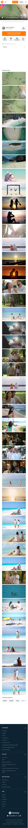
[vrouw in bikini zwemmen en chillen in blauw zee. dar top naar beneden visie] (13, 590)
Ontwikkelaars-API (6, 742)
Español (4, 798)
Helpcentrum (5, 781)
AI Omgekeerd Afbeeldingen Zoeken (10, 744)
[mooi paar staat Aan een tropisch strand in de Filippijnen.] (13, 119)
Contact (3, 783)
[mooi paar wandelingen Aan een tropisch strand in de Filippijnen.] (13, 133)
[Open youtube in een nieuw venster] (19, 816)
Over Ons (4, 785)
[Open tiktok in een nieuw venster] (15, 816)
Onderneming (5, 737)
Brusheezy (4, 730)
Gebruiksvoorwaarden (6, 824)
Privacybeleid (14, 824)
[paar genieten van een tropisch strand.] (13, 78)
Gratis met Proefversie (14, 33)
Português (4, 800)
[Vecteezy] (2, 2)
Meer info (5, 46)
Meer (3, 807)
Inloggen (21, 2)
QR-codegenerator (6, 749)
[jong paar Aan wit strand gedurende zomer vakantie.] (13, 535)
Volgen (23, 28)
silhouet (11, 700)
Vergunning (4, 756)
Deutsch (4, 802)
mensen (5, 700)
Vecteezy (4, 732)
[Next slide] (23, 700)
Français (4, 805)
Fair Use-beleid (21, 824)
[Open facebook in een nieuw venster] (7, 816)
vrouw (17, 700)
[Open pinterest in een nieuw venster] (13, 816)
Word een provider (6, 788)
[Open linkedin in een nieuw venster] (11, 816)
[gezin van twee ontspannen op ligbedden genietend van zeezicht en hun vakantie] (13, 313)
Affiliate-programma (6, 761)
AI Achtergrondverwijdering (8, 746)
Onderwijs (4, 739)
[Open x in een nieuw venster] (17, 816)
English (3, 795)
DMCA (3, 759)
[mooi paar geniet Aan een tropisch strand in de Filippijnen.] (13, 147)
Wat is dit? (14, 43)
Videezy (3, 735)
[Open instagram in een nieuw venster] (9, 816)
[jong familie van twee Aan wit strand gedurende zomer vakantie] (13, 646)
